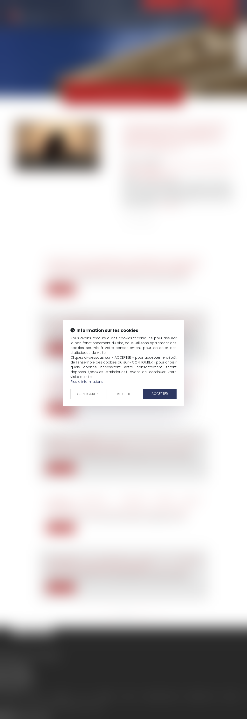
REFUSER (123, 393)
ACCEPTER (159, 393)
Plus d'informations (86, 381)
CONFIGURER (87, 393)
